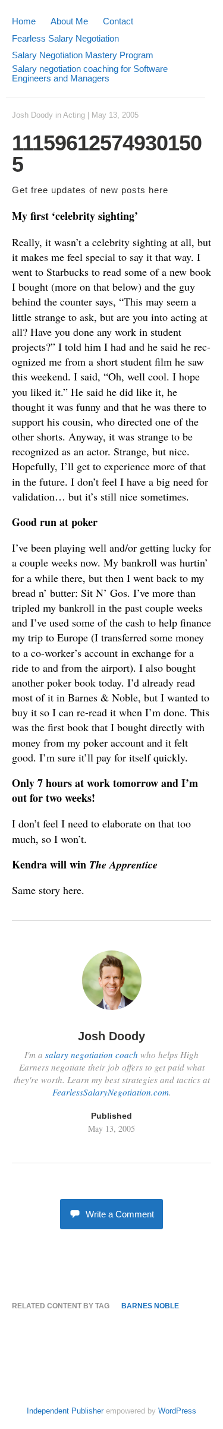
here (158, 190)
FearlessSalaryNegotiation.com (110, 1092)
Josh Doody (32, 115)
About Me (69, 21)
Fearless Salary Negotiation (65, 38)
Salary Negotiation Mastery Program (82, 55)
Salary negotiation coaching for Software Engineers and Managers (90, 73)
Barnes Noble (150, 1306)
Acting (74, 115)
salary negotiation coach (91, 1054)
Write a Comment (120, 1214)
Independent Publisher (65, 1410)
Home (24, 21)
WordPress (177, 1410)
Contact (118, 21)
